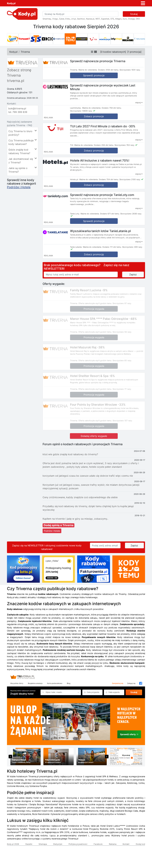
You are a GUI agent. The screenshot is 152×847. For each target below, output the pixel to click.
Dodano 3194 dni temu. (108, 70)
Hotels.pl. (74, 179)
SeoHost (81, 19)
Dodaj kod (140, 844)
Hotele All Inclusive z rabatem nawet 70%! (99, 160)
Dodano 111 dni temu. (112, 247)
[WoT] (128, 39)
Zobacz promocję (94, 150)
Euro (125, 19)
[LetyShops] (116, 39)
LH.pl (73, 19)
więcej (138, 102)
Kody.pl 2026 (13, 844)
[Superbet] (24, 39)
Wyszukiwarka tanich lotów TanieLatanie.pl (100, 231)
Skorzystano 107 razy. (123, 420)
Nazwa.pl (90, 19)
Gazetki (28, 844)
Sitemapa (43, 844)
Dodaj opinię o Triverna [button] (58, 525)
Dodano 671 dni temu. (110, 214)
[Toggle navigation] (143, 3)
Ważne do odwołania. (87, 70)
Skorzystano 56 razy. (122, 332)
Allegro (118, 19)
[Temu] (70, 39)
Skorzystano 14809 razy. (81, 111)
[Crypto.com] (59, 39)
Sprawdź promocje (93, 75)
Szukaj (134, 13)
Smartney (47, 19)
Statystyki (57, 844)
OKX (138, 19)
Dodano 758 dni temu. (112, 108)
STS (112, 19)
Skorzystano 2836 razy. (131, 214)
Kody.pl (11, 3)
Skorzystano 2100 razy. (130, 179)
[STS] (36, 39)
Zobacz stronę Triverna (19, 73)
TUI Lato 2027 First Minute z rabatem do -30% (102, 126)
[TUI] (93, 39)
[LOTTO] (13, 39)
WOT (97, 19)
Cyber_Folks (64, 19)
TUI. (72, 145)
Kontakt (126, 844)
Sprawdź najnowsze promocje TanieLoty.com (102, 195)
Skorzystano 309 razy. (132, 247)
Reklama (112, 844)
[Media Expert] (82, 39)
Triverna (25, 51)
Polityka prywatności (78, 844)
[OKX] (47, 39)
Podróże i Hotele (19, 187)
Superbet (105, 19)
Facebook (98, 844)
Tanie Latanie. (76, 247)
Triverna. (74, 70)
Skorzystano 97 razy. (122, 303)
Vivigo (55, 19)
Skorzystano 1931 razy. (130, 70)
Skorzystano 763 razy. (124, 145)
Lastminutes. (75, 108)
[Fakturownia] (139, 39)
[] (113, 51)
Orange (131, 19)
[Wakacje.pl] (105, 39)
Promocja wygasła (94, 308)
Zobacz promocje (94, 116)
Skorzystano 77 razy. (122, 389)
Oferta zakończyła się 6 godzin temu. (95, 303)
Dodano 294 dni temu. (104, 145)
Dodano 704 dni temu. (109, 179)
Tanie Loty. (75, 214)
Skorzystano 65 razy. (122, 360)
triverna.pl (15, 81)
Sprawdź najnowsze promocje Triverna (97, 61)
